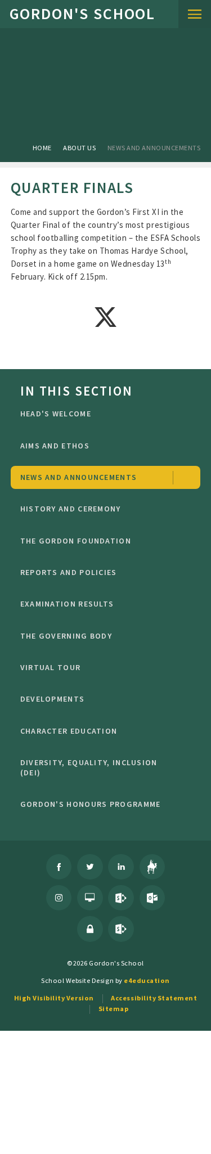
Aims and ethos (54, 446)
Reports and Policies (68, 572)
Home (42, 147)
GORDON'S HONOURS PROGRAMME (90, 804)
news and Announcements (153, 147)
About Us (79, 147)
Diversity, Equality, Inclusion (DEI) (89, 767)
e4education (147, 980)
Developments (52, 699)
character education (69, 731)
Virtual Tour (50, 667)
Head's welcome (55, 413)
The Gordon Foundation (75, 541)
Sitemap (113, 1008)
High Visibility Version (54, 998)
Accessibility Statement (154, 998)
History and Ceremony (70, 509)
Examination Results (67, 604)
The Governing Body (66, 636)
